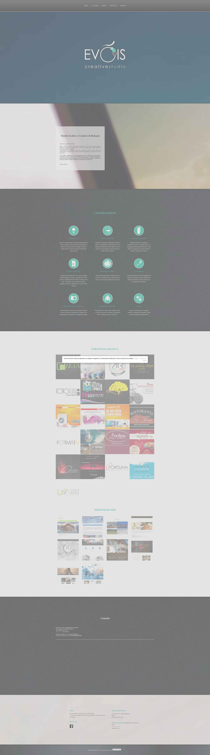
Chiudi (144, 360)
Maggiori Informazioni (140, 358)
